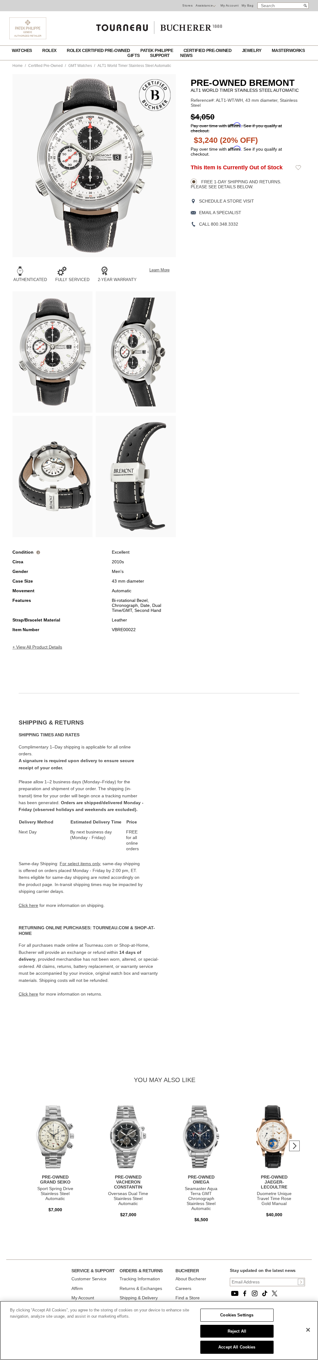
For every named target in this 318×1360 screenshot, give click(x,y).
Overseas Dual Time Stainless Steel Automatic (128, 1198)
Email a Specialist (220, 212)
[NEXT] (160, 165)
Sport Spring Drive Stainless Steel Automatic (55, 1193)
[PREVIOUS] (28, 165)
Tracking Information (140, 1278)
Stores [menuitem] (187, 5)
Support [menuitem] (160, 55)
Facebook (245, 1293)
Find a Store (187, 1297)
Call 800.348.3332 (218, 224)
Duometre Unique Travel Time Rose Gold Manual (274, 1198)
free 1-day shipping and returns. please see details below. (236, 184)
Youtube (235, 1293)
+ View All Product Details (37, 647)
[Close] (308, 1330)
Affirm (77, 1288)
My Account (229, 5)
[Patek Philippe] (27, 37)
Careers (183, 1288)
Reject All (237, 1331)
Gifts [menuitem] (134, 55)
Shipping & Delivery (139, 1297)
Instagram (255, 1293)
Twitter (274, 1293)
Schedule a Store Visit (226, 201)
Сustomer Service (89, 1278)
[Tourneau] (159, 25)
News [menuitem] (186, 55)
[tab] (89, 722)
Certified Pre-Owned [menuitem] (208, 50)
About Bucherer (190, 1278)
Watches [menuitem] (22, 50)
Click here (28, 905)
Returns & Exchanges (141, 1288)
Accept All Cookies (236, 1347)
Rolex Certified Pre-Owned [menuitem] (99, 50)
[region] (159, 1330)
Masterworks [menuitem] (288, 50)
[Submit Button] (301, 1282)
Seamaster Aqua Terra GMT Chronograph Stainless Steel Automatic (201, 1198)
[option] (52, 352)
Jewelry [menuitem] (252, 50)
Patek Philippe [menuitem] (157, 50)
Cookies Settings (236, 1315)
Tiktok (265, 1293)
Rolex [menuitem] (49, 50)
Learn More (159, 270)
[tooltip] (38, 552)
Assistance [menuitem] (204, 5)
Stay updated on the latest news (263, 1270)
